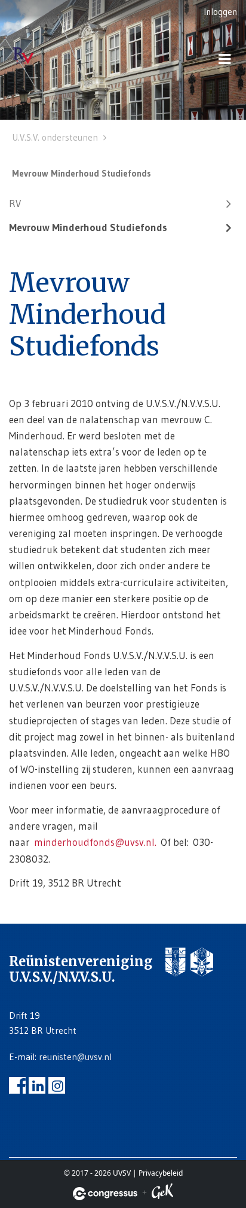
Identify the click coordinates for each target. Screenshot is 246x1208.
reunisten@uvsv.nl (75, 1057)
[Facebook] (17, 1085)
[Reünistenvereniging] (39, 56)
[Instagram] (56, 1085)
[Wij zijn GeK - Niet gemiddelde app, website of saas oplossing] (162, 1193)
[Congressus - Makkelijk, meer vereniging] (105, 1193)
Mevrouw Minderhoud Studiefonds (88, 227)
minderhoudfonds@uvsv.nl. (95, 842)
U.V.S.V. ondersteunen (55, 137)
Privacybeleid (161, 1173)
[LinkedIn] (37, 1085)
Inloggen (220, 11)
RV (15, 203)
